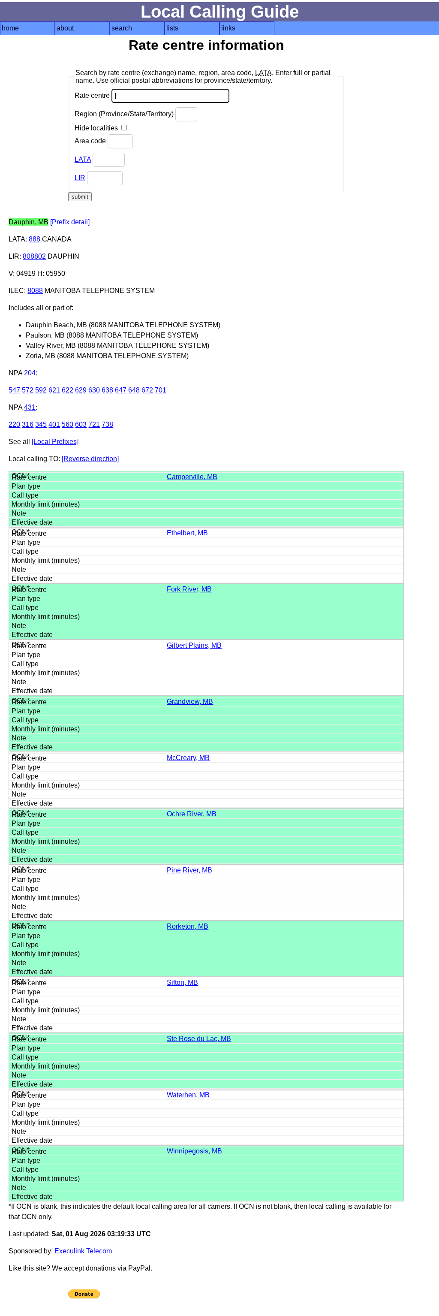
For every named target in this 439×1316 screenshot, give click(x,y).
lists (172, 28)
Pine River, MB (189, 870)
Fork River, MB (189, 589)
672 (147, 390)
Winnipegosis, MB (194, 1151)
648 (134, 390)
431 (30, 407)
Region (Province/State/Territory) (125, 114)
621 (54, 390)
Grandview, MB (190, 701)
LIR (80, 177)
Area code (91, 141)
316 (27, 424)
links (228, 28)
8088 (35, 290)
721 (94, 424)
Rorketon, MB (187, 926)
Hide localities (97, 128)
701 (160, 390)
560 (67, 424)
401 (54, 424)
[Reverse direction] (90, 458)
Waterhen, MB (188, 1095)
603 (81, 424)
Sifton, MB (182, 982)
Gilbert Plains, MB (194, 645)
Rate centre (93, 95)
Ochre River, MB (191, 814)
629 (81, 390)
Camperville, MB (192, 476)
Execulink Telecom (83, 1251)
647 (120, 390)
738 (107, 424)
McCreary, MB (188, 757)
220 (14, 424)
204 (30, 373)
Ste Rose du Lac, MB (199, 1038)
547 (14, 390)
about (65, 28)
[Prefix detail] (70, 222)
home (10, 28)
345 (41, 424)
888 (34, 239)
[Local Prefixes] (55, 441)
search (121, 28)
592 (41, 390)
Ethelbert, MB (187, 533)
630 (94, 390)
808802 (34, 256)
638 (107, 390)
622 (67, 390)
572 (27, 390)
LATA (83, 159)
